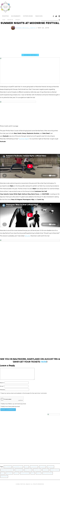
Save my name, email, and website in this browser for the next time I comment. (24, 393)
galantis (50, 466)
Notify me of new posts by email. (10, 406)
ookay (16, 473)
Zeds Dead (4, 476)
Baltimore (7, 466)
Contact (17, 19)
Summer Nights (24, 139)
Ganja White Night (7, 470)
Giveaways (15, 16)
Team (3, 19)
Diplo (26, 466)
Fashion (38, 16)
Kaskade (45, 470)
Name (2, 382)
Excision (42, 466)
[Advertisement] (30, 43)
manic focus (55, 470)
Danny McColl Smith (26, 28)
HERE (44, 361)
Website (2, 389)
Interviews (28, 16)
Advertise (10, 19)
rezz (32, 473)
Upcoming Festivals (30, 55)
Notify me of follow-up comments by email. (13, 403)
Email (2, 386)
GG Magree (19, 470)
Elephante (34, 466)
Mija (2, 473)
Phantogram (25, 473)
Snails (39, 473)
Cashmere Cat (17, 466)
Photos (5, 16)
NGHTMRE (9, 473)
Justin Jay (37, 470)
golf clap (28, 470)
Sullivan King (47, 473)
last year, (27, 236)
